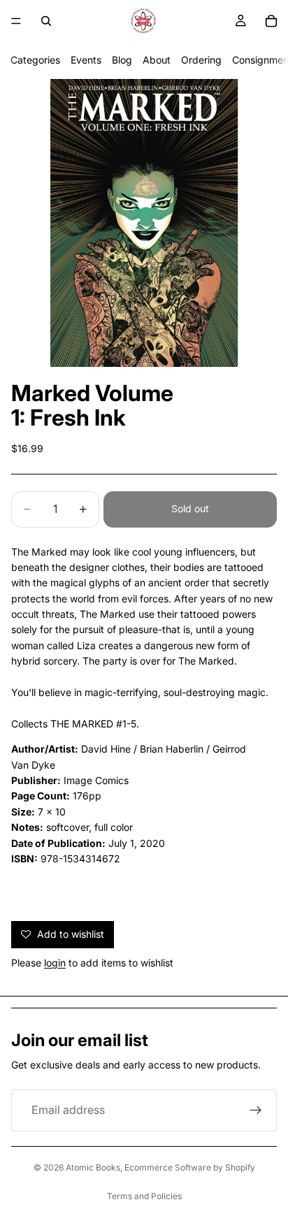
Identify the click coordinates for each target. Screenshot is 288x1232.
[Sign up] (256, 1110)
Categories (35, 60)
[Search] (46, 21)
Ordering (201, 60)
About (157, 60)
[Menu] (16, 21)
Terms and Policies (144, 1196)
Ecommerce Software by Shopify (189, 1167)
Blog (122, 60)
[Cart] (271, 21)
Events (86, 60)
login (55, 963)
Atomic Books (93, 1167)
